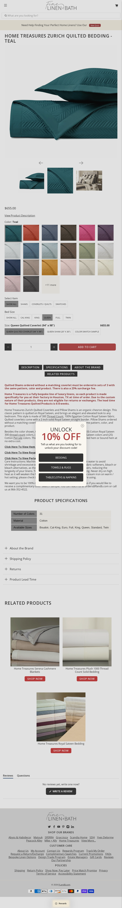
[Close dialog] (82, 425)
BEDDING (61, 457)
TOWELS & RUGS (61, 467)
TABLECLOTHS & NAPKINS (61, 477)
